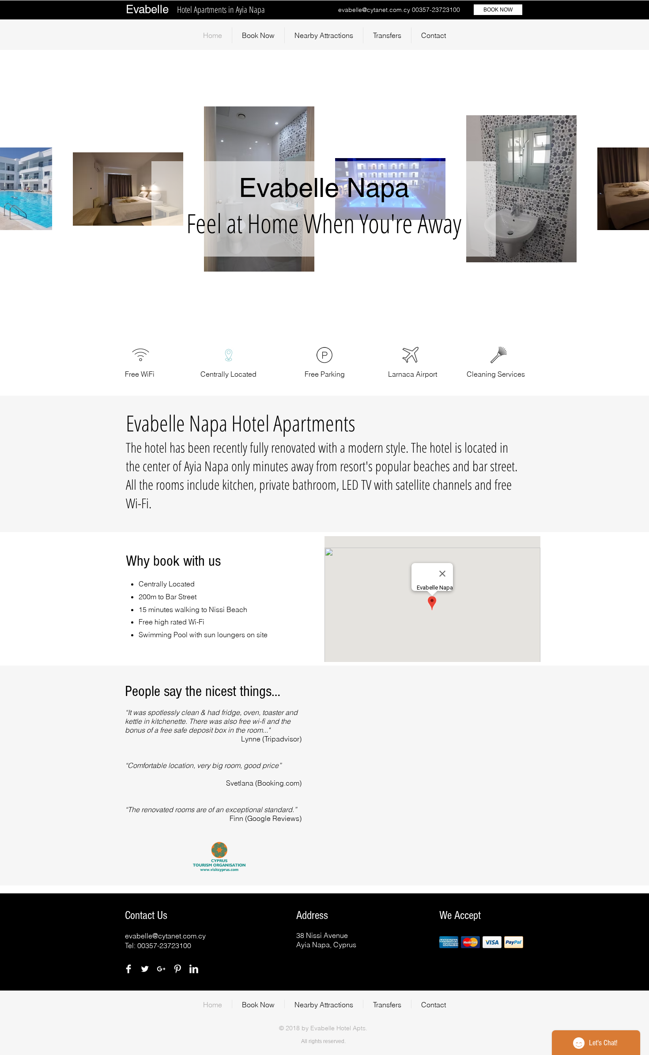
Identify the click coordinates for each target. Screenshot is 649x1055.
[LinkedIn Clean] (193, 968)
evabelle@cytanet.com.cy (374, 10)
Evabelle (147, 9)
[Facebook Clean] (128, 968)
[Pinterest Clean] (177, 968)
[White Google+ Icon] (161, 968)
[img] (448, 942)
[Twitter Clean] (144, 968)
